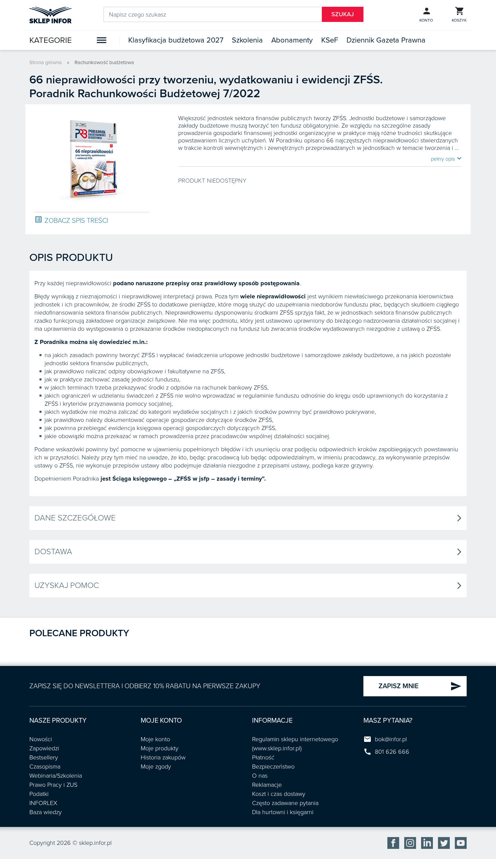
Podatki (39, 794)
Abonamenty (292, 40)
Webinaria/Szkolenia (55, 775)
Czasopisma (44, 766)
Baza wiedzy (45, 812)
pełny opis (446, 158)
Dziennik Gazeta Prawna (386, 40)
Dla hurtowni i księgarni (282, 812)
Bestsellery (43, 757)
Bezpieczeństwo (273, 766)
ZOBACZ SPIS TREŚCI (71, 220)
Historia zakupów (163, 757)
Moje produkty (159, 748)
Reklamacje (267, 784)
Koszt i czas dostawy (278, 794)
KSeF (329, 40)
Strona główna (45, 62)
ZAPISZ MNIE (420, 686)
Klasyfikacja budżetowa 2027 (175, 40)
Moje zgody (156, 766)
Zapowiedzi (44, 748)
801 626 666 (392, 751)
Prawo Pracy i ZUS (53, 784)
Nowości (40, 739)
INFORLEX (43, 803)
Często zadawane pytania (285, 803)
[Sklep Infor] (50, 14)
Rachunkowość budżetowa (104, 62)
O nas (260, 775)
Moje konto (155, 739)
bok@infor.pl (391, 739)
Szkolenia (247, 40)
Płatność (263, 757)
